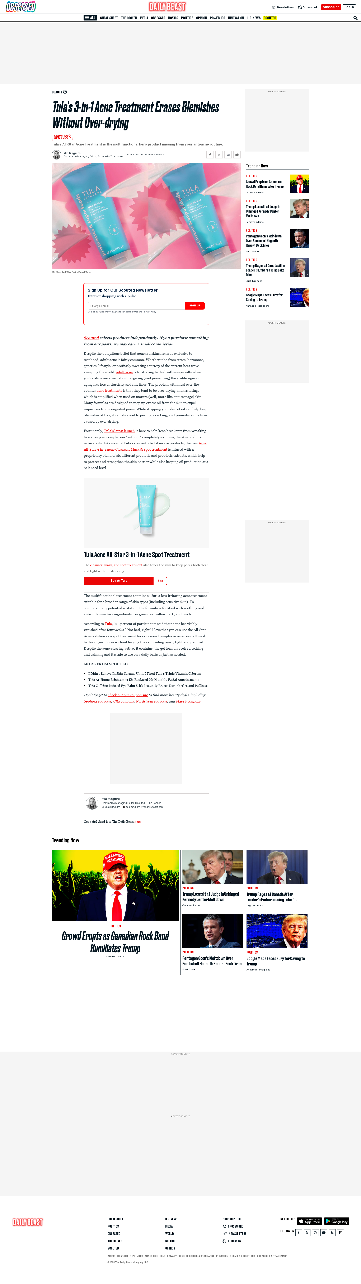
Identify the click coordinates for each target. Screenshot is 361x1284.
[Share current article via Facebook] (210, 154)
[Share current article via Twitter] (219, 154)
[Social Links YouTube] (323, 1233)
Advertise (151, 1256)
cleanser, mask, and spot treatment (116, 565)
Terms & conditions (242, 1256)
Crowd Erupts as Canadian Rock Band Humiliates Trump (115, 942)
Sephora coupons (97, 701)
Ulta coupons (123, 701)
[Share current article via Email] (228, 154)
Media (144, 18)
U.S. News (254, 18)
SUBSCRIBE (331, 7)
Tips (132, 1256)
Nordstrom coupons (151, 701)
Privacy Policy (150, 312)
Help (162, 1256)
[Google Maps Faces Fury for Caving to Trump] (299, 305)
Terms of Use (132, 312)
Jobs (140, 1256)
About (112, 1256)
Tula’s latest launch (119, 431)
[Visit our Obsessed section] (34, 7)
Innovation (236, 18)
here (138, 821)
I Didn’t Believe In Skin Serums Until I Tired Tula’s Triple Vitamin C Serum (144, 673)
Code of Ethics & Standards (196, 1256)
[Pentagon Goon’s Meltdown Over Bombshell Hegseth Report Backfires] (299, 246)
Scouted (269, 18)
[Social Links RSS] (332, 1233)
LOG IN (349, 7)
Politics (187, 18)
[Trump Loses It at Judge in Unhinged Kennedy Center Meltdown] (299, 217)
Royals (173, 18)
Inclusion (222, 1256)
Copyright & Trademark (272, 1256)
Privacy (172, 1256)
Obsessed (158, 18)
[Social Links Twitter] (307, 1233)
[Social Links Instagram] (315, 1233)
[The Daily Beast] (167, 7)
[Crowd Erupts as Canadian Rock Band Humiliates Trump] (299, 192)
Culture (170, 1241)
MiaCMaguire (112, 807)
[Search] (355, 18)
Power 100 (217, 18)
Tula (108, 624)
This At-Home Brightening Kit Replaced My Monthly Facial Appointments (143, 679)
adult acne (124, 372)
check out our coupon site (128, 695)
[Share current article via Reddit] (237, 154)
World (169, 1234)
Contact (122, 1256)
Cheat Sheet (109, 18)
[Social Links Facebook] (298, 1233)
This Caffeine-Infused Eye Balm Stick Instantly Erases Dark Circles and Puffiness (148, 685)
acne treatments (109, 390)
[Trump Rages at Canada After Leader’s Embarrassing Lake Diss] (299, 276)
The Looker (129, 18)
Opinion (201, 18)
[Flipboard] (340, 1233)
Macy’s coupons (188, 701)
